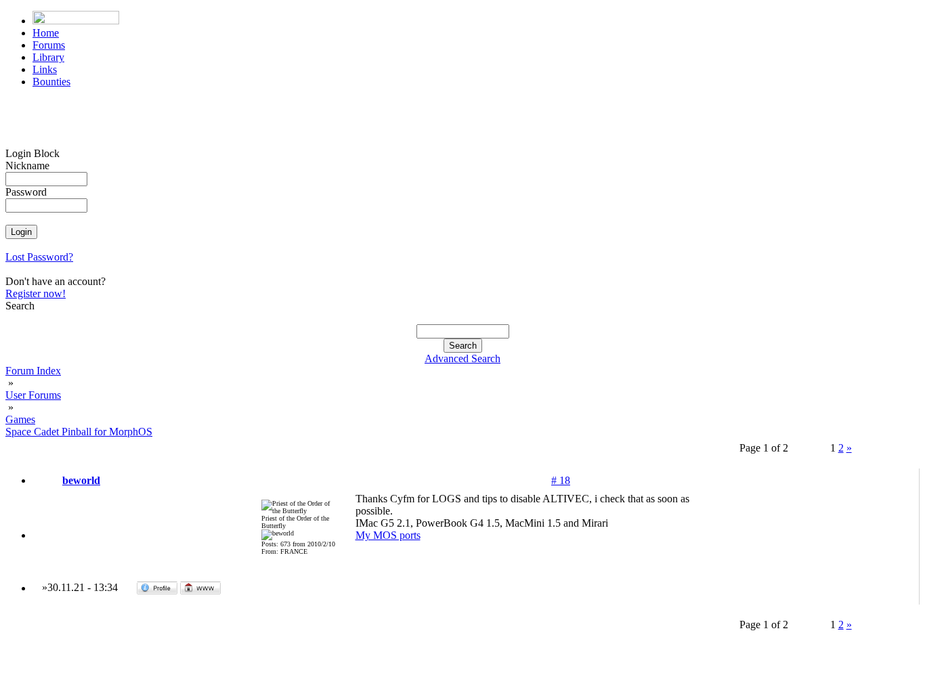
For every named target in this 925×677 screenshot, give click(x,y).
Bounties (51, 81)
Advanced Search (462, 358)
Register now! (35, 293)
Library (48, 57)
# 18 (560, 480)
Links (45, 69)
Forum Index (33, 370)
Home (46, 33)
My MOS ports (388, 535)
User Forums (33, 395)
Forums (49, 45)
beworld (81, 480)
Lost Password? (39, 257)
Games (20, 419)
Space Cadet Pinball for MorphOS (78, 431)
